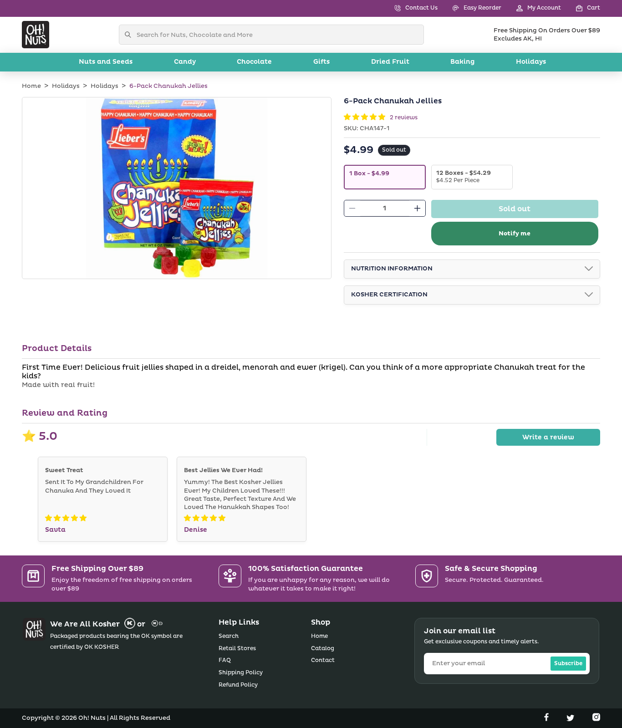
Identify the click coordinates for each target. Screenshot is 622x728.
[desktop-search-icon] (130, 34)
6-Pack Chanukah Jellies (168, 86)
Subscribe (568, 663)
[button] (580, 8)
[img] (66, 518)
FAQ (225, 660)
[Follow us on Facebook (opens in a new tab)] (547, 718)
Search (229, 636)
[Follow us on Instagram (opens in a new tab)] (596, 718)
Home (31, 86)
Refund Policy (238, 685)
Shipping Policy (241, 672)
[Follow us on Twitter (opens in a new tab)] (571, 718)
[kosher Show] (589, 295)
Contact (323, 660)
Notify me (514, 233)
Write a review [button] (548, 437)
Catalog (322, 648)
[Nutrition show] (589, 269)
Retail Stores (237, 648)
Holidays (66, 86)
